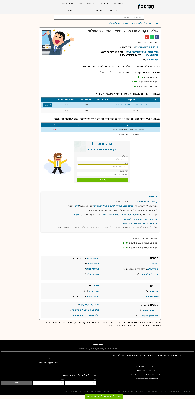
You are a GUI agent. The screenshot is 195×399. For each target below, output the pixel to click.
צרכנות (82, 10)
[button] (157, 37)
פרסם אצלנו (167, 355)
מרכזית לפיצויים (141, 47)
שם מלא (125, 156)
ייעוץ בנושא (124, 171)
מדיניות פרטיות (143, 355)
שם (94, 380)
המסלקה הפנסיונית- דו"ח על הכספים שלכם (146, 374)
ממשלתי (148, 55)
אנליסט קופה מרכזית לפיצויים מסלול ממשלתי (131, 104)
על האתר (131, 355)
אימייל (61, 380)
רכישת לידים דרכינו (118, 355)
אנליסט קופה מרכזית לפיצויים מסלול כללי (120, 214)
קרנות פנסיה (112, 10)
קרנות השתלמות (67, 3)
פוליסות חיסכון (96, 10)
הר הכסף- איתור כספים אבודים (146, 366)
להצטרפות (47, 105)
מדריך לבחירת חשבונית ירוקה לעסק (145, 379)
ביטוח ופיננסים (119, 3)
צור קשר (177, 355)
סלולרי (125, 163)
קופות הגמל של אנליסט (147, 201)
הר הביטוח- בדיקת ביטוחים (146, 370)
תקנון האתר (156, 355)
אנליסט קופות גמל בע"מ (137, 51)
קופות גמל (103, 3)
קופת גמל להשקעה (86, 3)
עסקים (71, 10)
